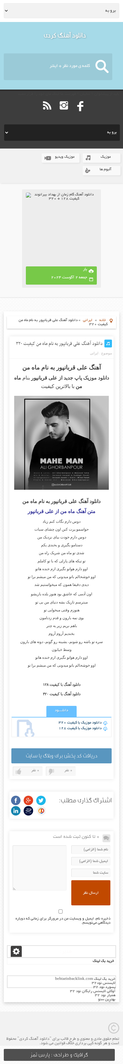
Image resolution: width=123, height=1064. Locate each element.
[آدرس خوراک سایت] (47, 114)
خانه (102, 320)
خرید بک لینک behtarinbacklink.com (85, 979)
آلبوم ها (105, 169)
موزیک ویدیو (64, 157)
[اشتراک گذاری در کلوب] (41, 811)
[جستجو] (102, 67)
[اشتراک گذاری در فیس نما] (28, 811)
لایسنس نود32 (103, 983)
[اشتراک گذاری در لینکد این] (15, 811)
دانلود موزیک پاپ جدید (86, 377)
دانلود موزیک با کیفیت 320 (80, 723)
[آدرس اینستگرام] (64, 114)
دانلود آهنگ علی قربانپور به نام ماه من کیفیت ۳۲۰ (59, 344)
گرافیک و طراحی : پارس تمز (59, 1054)
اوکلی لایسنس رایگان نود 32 (92, 991)
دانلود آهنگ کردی (65, 35)
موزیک (106, 157)
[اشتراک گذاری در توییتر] (41, 800)
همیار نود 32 (105, 995)
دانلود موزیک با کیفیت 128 (80, 728)
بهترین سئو (106, 999)
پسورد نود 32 (104, 987)
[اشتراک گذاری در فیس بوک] (15, 800)
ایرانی (87, 320)
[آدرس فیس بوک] (80, 114)
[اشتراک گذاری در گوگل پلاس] (28, 800)
